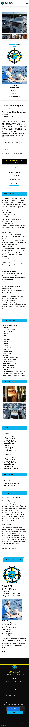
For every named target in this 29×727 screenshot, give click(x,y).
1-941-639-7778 (9, 631)
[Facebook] (3, 597)
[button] (27, 3)
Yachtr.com (14, 548)
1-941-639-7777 (15, 90)
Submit (14, 712)
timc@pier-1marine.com (15, 96)
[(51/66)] (14, 394)
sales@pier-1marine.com (13, 593)
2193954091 (14, 93)
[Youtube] (5, 597)
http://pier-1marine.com (13, 595)
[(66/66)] (14, 411)
